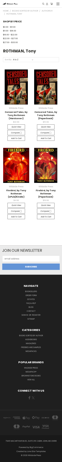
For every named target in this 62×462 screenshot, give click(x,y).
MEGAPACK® (31, 371)
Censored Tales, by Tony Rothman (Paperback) (45, 115)
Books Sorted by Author (31, 335)
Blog (31, 307)
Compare (15, 132)
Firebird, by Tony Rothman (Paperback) (46, 193)
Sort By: (8, 59)
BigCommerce (36, 447)
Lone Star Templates (36, 451)
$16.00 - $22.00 (10, 34)
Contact (31, 311)
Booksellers (31, 291)
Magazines (31, 343)
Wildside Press (31, 368)
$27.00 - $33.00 (10, 42)
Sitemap (31, 319)
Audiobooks (31, 339)
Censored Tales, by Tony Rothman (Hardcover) (16, 115)
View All (31, 379)
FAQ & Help (31, 303)
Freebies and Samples (31, 347)
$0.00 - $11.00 (9, 27)
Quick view (16, 127)
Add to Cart (16, 138)
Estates (31, 299)
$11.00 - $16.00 (9, 30)
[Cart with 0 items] (51, 3)
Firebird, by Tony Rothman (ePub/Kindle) (16, 193)
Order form (31, 295)
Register (36, 315)
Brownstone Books (31, 375)
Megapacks (31, 351)
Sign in (25, 315)
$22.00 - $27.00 (10, 38)
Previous (4, 459)
